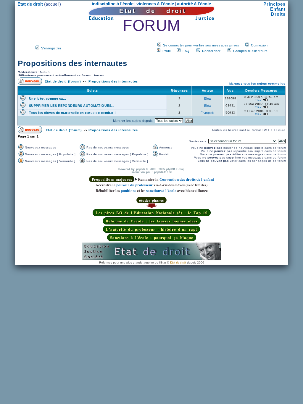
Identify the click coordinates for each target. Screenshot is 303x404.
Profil (166, 51)
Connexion (259, 45)
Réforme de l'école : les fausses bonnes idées (152, 221)
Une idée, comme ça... (47, 98)
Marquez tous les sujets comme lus (257, 83)
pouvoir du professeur (134, 185)
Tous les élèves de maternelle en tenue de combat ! (72, 112)
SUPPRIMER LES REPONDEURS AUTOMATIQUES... (72, 105)
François (208, 112)
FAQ (186, 51)
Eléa (207, 98)
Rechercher (211, 51)
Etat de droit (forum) (63, 81)
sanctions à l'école (161, 190)
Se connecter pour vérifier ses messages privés (201, 45)
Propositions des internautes (72, 63)
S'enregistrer (51, 48)
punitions (128, 190)
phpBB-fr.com (163, 172)
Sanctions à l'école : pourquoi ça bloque (151, 237)
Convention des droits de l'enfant (186, 179)
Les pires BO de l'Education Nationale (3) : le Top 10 (152, 212)
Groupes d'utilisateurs (250, 51)
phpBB (140, 169)
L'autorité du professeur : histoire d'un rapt (151, 229)
